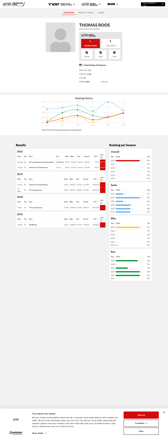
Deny (141, 431)
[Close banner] (164, 412)
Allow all (141, 415)
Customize (139, 423)
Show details (37, 433)
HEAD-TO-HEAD (85, 12)
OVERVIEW (69, 12)
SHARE (101, 12)
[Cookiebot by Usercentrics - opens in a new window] (16, 433)
